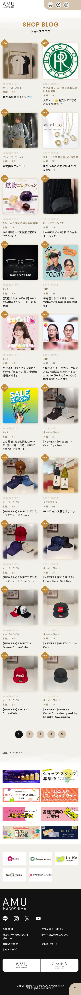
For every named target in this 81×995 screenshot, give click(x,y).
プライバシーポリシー (53, 929)
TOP (5, 752)
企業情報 (8, 929)
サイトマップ (10, 949)
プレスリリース (49, 943)
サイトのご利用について (54, 934)
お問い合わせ (10, 943)
